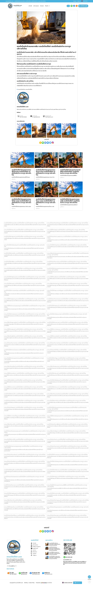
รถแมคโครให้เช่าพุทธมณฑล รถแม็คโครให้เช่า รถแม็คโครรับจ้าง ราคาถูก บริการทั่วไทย (24, 277)
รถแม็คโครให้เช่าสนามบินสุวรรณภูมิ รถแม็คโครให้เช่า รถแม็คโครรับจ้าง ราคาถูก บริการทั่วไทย (23, 447)
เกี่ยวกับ (46, 6)
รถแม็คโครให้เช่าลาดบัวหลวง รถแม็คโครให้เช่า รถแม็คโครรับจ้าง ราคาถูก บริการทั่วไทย (24, 350)
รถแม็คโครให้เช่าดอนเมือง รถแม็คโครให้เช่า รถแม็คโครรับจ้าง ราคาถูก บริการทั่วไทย (24, 223)
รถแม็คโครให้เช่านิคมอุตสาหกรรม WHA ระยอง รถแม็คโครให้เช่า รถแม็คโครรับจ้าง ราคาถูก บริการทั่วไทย (21, 201)
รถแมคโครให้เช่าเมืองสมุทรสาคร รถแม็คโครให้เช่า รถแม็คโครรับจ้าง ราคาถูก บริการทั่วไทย (67, 462)
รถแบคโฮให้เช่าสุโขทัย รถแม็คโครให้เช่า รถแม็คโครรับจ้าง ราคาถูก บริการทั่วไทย (23, 380)
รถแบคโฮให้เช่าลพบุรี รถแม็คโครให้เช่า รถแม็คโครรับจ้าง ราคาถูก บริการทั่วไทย (66, 230)
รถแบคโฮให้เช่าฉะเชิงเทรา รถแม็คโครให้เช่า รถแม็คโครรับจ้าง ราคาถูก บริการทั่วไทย (24, 373)
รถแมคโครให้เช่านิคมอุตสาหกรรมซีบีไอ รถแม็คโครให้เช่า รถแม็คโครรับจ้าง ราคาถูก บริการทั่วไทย (24, 359)
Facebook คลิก (48, 115)
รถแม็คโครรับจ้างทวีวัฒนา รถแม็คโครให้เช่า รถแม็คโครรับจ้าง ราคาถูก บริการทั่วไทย (24, 515)
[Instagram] (53, 143)
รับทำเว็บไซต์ (49, 582)
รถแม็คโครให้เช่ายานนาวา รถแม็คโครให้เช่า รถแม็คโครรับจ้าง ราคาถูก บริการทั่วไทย (67, 387)
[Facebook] (45, 143)
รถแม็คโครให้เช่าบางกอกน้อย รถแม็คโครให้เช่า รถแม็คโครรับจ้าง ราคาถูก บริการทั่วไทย (24, 291)
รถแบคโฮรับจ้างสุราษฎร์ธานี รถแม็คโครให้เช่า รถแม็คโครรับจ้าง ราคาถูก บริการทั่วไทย (25, 322)
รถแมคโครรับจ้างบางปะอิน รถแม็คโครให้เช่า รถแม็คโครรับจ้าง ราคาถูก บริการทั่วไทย (24, 343)
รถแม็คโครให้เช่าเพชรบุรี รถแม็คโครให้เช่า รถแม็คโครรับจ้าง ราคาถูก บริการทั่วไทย (67, 306)
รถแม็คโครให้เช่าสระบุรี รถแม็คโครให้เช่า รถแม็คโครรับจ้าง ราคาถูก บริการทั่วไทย (66, 373)
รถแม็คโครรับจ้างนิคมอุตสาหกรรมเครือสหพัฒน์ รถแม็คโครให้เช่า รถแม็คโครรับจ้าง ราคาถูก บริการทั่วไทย (54, 549)
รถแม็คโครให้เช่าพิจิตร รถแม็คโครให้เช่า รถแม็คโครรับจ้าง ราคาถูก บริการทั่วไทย (23, 262)
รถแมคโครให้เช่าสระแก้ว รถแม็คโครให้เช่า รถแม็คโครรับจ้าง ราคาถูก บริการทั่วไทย (23, 230)
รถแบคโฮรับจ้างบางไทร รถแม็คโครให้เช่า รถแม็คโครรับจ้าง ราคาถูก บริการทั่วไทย (23, 424)
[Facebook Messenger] (48, 143)
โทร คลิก (21, 115)
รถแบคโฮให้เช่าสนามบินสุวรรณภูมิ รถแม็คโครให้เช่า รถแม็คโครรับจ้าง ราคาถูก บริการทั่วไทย (24, 306)
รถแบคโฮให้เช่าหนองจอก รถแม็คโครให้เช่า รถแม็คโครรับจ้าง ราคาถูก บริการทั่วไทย (54, 553)
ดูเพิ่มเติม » (14, 179)
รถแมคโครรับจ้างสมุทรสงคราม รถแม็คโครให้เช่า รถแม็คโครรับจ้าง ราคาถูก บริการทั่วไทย (67, 508)
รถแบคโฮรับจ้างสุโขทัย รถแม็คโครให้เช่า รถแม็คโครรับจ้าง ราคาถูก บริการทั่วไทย (23, 336)
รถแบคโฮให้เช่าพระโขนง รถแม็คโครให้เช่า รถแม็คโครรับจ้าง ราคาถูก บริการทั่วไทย (23, 507)
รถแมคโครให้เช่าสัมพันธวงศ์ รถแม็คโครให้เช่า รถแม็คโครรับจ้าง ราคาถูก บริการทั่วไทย (67, 380)
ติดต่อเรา (74, 1)
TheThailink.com (49, 117)
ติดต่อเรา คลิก (84, 5)
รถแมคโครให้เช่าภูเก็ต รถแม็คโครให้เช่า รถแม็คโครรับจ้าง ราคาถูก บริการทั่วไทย (54, 544)
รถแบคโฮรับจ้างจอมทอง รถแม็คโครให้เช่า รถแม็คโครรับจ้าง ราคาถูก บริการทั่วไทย (67, 366)
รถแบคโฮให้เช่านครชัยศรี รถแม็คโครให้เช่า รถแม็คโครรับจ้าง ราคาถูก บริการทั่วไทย (67, 336)
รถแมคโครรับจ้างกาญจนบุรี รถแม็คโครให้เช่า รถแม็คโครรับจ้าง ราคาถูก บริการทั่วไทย (68, 500)
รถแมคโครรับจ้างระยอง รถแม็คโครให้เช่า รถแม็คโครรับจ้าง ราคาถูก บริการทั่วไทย (66, 515)
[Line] (43, 143)
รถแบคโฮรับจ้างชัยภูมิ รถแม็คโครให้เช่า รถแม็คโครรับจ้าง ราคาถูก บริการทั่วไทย (66, 431)
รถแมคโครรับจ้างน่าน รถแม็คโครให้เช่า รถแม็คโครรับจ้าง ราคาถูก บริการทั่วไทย (66, 439)
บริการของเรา (36, 6)
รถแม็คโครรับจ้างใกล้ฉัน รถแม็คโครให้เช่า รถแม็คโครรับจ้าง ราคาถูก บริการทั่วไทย (24, 401)
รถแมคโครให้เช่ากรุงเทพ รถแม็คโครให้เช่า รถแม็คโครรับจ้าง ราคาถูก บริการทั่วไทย (67, 245)
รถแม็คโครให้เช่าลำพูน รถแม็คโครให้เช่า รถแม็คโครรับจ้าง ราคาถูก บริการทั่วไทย (66, 358)
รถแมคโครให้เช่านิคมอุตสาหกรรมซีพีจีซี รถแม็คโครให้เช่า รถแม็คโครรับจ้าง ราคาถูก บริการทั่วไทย (67, 486)
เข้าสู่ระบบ (79, 1)
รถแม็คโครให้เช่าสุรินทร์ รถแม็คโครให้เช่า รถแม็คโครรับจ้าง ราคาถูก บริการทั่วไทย (23, 237)
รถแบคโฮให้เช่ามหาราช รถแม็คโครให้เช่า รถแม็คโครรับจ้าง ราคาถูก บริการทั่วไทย (23, 387)
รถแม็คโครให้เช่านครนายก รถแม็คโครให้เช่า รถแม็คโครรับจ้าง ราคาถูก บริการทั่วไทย (67, 322)
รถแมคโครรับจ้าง (21, 89)
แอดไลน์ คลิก (34, 115)
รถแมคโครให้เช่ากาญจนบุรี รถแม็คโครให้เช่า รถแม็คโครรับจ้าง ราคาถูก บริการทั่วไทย (54, 557)
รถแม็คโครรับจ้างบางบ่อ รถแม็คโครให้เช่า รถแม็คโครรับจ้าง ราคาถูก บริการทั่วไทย (67, 262)
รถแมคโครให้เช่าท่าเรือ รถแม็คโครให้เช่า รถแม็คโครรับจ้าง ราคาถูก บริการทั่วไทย (66, 401)
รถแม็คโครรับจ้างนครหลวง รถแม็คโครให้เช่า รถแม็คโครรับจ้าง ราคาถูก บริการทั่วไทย (67, 299)
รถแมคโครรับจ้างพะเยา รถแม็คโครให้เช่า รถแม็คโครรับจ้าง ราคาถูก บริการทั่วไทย (23, 408)
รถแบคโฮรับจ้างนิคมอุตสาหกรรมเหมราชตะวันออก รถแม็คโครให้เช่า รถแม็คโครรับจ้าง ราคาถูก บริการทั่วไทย (67, 254)
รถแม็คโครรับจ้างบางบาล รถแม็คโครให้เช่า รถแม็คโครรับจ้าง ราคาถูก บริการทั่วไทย (24, 485)
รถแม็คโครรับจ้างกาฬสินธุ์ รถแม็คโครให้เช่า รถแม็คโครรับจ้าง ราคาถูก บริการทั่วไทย (67, 424)
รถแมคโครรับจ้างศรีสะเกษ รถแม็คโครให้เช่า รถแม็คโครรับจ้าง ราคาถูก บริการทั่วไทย (24, 461)
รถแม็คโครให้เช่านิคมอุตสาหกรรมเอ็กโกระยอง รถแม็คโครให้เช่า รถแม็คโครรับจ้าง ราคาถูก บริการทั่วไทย (21, 172)
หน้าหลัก (30, 6)
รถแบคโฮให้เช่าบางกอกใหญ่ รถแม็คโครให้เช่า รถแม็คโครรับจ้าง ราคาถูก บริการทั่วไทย (24, 416)
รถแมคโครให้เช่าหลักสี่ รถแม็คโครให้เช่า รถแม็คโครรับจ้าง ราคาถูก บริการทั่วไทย (23, 268)
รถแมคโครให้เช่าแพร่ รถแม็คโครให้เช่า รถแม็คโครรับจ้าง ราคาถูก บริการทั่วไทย (23, 284)
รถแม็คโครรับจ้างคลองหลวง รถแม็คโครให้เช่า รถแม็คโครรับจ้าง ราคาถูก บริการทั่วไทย (24, 477)
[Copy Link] (40, 143)
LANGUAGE (85, 1)
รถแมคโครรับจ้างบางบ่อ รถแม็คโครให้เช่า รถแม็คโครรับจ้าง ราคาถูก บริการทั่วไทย (67, 446)
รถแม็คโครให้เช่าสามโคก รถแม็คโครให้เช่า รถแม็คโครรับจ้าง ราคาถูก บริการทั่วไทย (24, 394)
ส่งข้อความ (47, 573)
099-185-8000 (84, 6)
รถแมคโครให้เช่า (29, 89)
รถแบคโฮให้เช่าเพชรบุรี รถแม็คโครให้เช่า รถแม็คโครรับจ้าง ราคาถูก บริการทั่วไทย (23, 329)
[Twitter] (50, 143)
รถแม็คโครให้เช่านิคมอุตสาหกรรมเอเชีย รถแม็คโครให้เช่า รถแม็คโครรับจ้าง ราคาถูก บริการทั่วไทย (70, 201)
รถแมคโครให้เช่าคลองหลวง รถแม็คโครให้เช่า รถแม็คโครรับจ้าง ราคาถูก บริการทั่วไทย (24, 314)
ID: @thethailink (36, 117)
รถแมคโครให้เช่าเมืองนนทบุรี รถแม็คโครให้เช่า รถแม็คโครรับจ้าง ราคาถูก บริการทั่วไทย (67, 315)
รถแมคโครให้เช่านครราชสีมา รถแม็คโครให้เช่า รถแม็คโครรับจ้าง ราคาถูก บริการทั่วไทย (68, 493)
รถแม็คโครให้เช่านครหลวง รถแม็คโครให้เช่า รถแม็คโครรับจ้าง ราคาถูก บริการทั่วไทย (67, 455)
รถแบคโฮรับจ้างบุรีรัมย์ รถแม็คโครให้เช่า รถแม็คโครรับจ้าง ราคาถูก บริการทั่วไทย (23, 366)
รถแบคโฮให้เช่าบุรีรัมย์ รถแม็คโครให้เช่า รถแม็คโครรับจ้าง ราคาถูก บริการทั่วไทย (66, 277)
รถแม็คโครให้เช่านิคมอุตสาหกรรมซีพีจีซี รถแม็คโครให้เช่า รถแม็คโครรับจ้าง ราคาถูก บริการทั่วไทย (70, 171)
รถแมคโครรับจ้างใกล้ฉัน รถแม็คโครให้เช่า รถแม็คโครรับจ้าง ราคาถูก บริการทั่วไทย (67, 350)
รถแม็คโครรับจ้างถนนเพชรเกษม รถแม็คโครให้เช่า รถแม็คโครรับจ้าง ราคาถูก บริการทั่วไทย (67, 237)
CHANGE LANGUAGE (68, 582)
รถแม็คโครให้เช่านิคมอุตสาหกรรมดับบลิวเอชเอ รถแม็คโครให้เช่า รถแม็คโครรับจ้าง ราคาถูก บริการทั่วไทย (66, 408)
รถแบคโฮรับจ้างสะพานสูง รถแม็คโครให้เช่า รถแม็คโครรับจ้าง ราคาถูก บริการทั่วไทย (67, 284)
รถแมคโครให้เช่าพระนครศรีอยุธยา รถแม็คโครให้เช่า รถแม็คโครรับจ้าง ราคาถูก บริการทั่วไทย (67, 291)
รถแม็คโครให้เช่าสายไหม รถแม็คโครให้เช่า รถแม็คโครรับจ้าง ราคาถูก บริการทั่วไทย (23, 253)
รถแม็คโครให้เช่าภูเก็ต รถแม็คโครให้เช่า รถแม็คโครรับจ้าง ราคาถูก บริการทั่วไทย (23, 470)
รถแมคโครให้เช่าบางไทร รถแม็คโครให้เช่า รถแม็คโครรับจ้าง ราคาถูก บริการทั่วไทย (23, 439)
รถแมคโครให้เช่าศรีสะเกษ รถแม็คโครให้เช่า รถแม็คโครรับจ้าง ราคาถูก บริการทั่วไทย (67, 470)
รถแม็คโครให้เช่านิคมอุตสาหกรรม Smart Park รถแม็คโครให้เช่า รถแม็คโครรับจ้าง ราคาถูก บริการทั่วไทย (45, 172)
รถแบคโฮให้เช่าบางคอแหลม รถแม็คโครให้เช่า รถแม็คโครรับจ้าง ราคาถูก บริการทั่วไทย (67, 329)
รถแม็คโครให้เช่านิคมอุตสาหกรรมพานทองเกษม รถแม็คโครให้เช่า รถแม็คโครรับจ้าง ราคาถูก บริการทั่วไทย (67, 269)
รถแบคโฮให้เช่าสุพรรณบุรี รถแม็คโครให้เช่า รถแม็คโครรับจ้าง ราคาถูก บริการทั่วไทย (24, 299)
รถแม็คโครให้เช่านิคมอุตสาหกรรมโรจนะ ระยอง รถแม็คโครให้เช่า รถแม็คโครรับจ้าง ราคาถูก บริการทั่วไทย (45, 201)
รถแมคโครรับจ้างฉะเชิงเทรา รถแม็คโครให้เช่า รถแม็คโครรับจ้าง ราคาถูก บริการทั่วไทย (24, 455)
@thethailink (24, 574)
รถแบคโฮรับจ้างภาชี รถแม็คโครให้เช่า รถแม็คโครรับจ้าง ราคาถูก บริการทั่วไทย (23, 500)
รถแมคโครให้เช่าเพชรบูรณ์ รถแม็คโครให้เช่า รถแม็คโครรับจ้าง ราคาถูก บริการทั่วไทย (24, 493)
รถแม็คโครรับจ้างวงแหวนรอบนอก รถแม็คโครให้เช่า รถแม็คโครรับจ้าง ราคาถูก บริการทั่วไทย (24, 432)
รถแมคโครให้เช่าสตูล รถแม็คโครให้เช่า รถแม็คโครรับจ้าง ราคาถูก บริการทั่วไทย (66, 477)
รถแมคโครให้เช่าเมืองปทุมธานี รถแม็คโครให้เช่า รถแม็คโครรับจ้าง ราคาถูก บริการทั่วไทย (24, 245)
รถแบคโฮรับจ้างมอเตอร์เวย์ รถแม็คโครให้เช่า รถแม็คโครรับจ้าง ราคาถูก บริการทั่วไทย (67, 394)
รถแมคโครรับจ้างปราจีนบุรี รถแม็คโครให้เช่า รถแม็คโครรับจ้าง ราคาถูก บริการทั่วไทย (67, 223)
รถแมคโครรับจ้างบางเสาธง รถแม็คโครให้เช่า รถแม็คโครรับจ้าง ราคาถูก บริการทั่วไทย (67, 343)
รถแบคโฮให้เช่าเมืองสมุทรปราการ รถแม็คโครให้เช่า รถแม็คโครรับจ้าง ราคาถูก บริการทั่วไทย (67, 416)
